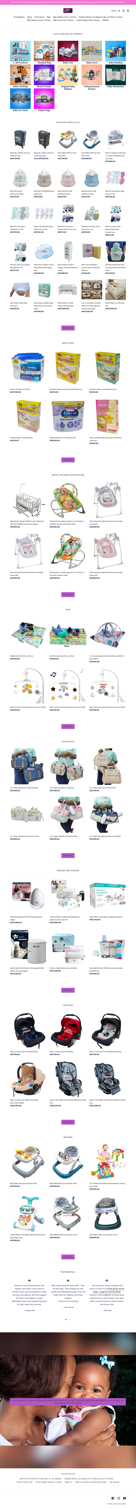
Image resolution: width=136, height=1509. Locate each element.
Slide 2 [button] (68, 1320)
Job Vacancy (114, 1482)
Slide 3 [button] (70, 1320)
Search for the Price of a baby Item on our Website (40, 1478)
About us (68, 1482)
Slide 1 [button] (66, 1320)
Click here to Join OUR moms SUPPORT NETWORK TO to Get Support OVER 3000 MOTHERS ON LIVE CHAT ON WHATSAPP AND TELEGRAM (68, 1401)
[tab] (66, 1320)
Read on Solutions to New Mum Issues (90, 1482)
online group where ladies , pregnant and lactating (108, 1290)
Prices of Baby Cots (24, 1482)
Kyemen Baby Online (119, 1504)
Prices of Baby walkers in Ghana (49, 1482)
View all (68, 328)
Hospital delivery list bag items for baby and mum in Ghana (88, 1478)
